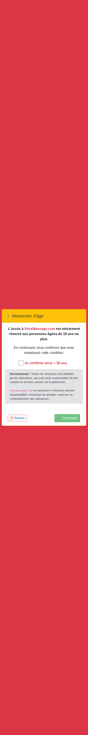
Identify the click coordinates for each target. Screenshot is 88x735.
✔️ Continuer (67, 418)
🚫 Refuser (17, 418)
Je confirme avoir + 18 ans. (46, 363)
